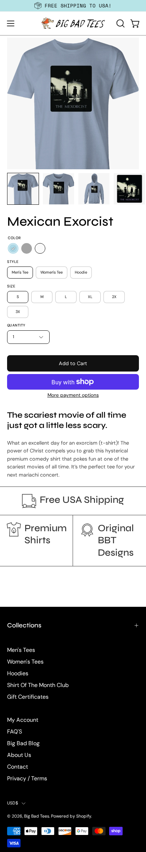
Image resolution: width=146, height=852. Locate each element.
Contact (17, 766)
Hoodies (17, 673)
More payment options (73, 395)
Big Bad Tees (36, 816)
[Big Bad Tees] (73, 23)
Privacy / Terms (27, 778)
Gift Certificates (28, 696)
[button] (120, 23)
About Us (19, 755)
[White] (40, 248)
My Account (22, 720)
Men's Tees (21, 650)
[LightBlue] (13, 248)
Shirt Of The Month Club (38, 685)
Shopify (83, 816)
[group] (73, 5)
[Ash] (26, 248)
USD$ (12, 803)
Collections (24, 625)
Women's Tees (25, 661)
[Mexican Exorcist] (23, 189)
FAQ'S (14, 731)
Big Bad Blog (23, 743)
